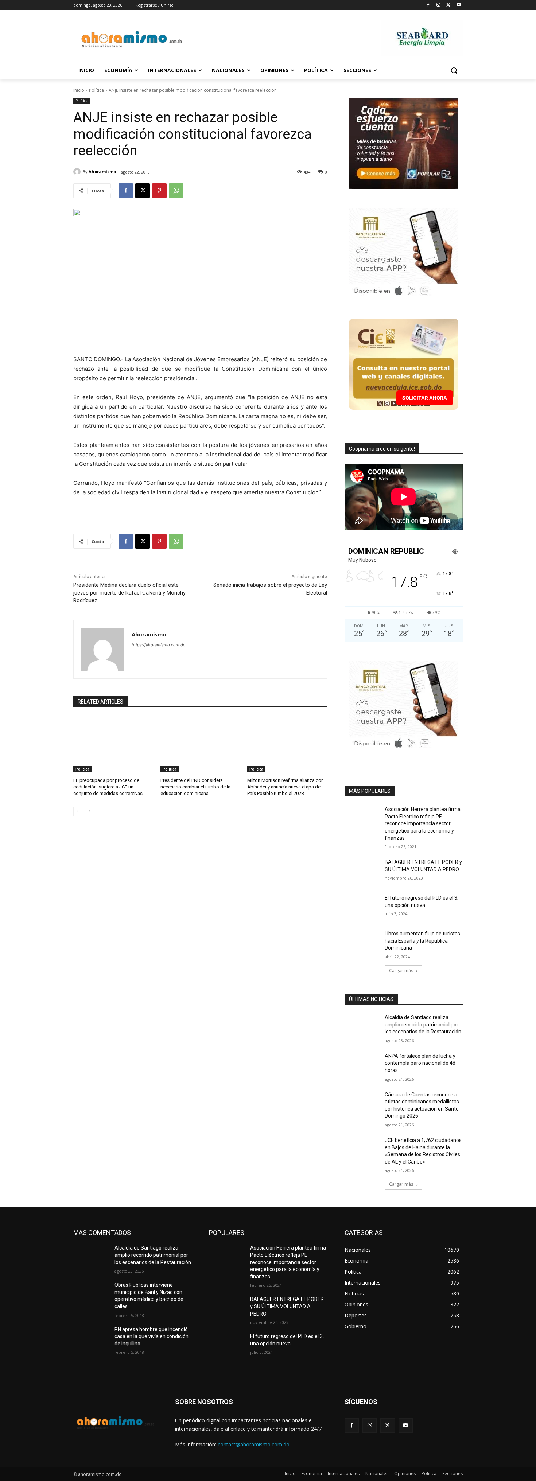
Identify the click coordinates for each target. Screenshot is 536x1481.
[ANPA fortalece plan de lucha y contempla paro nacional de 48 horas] (362, 1065)
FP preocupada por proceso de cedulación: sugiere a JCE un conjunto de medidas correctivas (108, 786)
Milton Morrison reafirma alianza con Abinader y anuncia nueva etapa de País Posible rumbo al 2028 (285, 786)
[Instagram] (438, 5)
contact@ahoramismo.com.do (254, 1444)
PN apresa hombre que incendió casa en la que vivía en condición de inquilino (151, 1336)
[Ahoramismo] (78, 171)
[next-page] (89, 811)
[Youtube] (458, 5)
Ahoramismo (102, 171)
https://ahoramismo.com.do (159, 644)
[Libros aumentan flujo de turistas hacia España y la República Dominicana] (362, 942)
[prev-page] (77, 811)
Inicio (78, 90)
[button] (454, 70)
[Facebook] (428, 5)
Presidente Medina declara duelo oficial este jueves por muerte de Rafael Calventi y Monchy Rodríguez (129, 593)
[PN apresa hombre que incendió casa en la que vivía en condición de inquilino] (91, 1338)
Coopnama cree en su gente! (382, 449)
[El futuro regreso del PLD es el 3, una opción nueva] (362, 907)
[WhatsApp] (176, 190)
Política (96, 90)
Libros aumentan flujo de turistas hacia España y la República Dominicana (422, 941)
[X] (448, 5)
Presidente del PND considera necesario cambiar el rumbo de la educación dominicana (195, 786)
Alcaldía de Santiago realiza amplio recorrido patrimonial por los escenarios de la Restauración (423, 1024)
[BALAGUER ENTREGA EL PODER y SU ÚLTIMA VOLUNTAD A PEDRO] (362, 871)
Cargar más (401, 970)
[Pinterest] (159, 190)
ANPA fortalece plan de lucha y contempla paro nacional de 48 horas (420, 1063)
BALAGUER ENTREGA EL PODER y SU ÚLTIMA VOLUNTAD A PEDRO (287, 1306)
